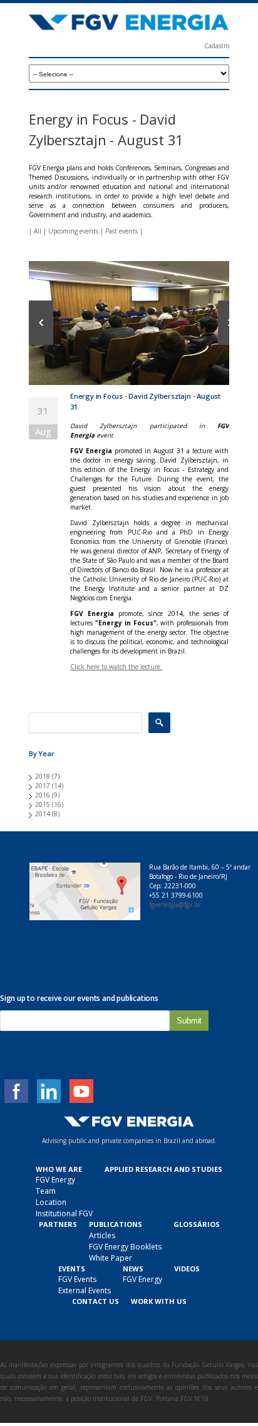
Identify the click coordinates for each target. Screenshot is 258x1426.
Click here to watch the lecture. (116, 666)
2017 (42, 785)
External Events (84, 1290)
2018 (42, 776)
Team (46, 1191)
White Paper (110, 1258)
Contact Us (95, 1301)
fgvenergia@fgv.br (174, 904)
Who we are (59, 1169)
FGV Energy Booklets (125, 1246)
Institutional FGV (64, 1213)
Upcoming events (73, 231)
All (37, 231)
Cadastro (216, 45)
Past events (121, 231)
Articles (102, 1235)
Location (51, 1202)
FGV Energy (55, 1179)
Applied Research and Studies (163, 1169)
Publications (115, 1224)
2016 (42, 795)
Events (71, 1268)
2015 (42, 804)
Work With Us (159, 1301)
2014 (42, 813)
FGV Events (77, 1279)
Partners (58, 1224)
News (133, 1268)
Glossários (196, 1224)
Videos (187, 1268)
